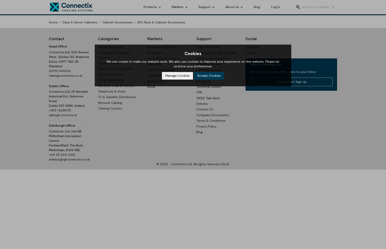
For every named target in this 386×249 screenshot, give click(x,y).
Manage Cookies (177, 76)
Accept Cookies (209, 76)
